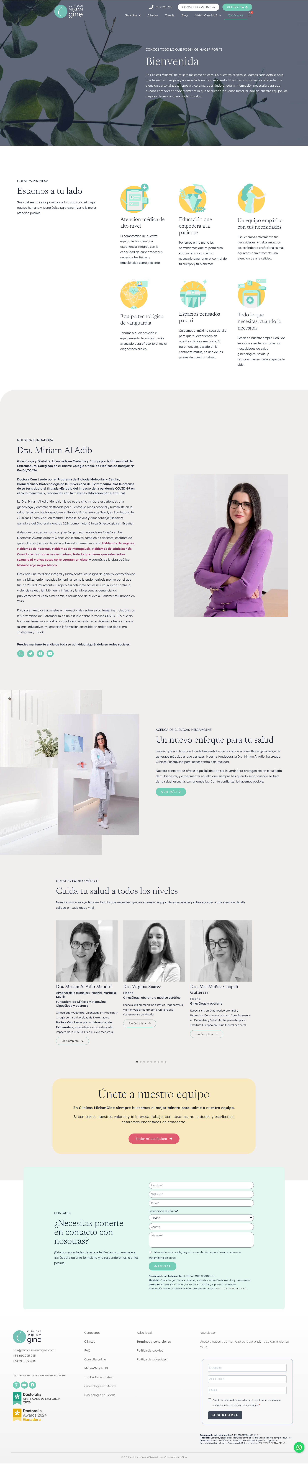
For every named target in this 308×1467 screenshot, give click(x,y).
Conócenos (235, 15)
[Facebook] (40, 653)
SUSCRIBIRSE (225, 1415)
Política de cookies (150, 1350)
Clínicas (153, 15)
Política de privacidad (152, 1359)
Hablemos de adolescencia (112, 548)
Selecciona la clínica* (163, 1211)
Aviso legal (144, 1332)
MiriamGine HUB (206, 15)
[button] (137, 1062)
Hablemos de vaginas (118, 543)
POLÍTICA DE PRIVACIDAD (231, 1288)
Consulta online (95, 1359)
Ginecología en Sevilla (99, 1395)
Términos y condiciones (154, 1341)
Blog (184, 15)
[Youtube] (50, 653)
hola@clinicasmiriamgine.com (33, 1350)
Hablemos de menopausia (71, 548)
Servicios (131, 15)
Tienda (169, 15)
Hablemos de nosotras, (34, 548)
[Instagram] (20, 653)
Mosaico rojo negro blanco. (37, 565)
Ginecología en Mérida (100, 1386)
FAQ (87, 1350)
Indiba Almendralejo (98, 1377)
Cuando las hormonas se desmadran (44, 554)
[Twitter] (30, 653)
